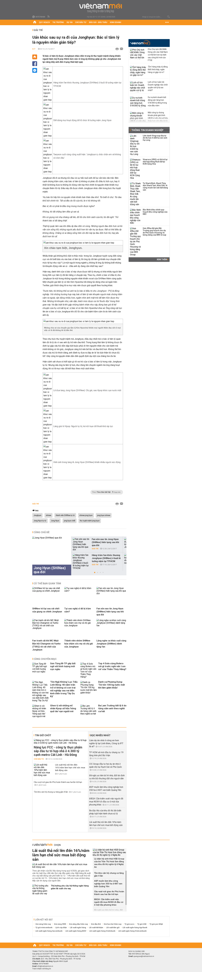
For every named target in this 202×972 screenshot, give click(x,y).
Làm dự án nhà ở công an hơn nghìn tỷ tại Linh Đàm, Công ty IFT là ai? (106, 743)
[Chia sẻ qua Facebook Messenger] (34, 70)
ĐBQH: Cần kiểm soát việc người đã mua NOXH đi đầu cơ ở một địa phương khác (106, 801)
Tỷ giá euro (129, 924)
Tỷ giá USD (141, 924)
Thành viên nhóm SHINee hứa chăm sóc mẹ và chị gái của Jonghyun (78, 643)
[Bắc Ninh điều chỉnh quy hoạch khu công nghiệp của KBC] (135, 216)
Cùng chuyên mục (45, 658)
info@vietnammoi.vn (45, 966)
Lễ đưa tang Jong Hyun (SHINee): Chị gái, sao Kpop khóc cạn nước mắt (87, 390)
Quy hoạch (44, 22)
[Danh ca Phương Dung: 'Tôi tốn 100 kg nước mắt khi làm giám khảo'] (88, 691)
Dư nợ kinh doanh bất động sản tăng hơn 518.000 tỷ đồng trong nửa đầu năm (157, 101)
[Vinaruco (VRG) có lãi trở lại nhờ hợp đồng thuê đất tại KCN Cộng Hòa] (135, 168)
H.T (33, 49)
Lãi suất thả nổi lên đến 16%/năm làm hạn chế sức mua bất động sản (70, 768)
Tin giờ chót (43, 735)
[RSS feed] (49, 16)
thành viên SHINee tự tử (65, 515)
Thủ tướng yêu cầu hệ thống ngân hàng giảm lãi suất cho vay (70, 887)
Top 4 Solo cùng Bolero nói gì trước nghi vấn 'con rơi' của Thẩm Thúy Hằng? (112, 666)
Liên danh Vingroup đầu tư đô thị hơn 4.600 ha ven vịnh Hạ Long (155, 138)
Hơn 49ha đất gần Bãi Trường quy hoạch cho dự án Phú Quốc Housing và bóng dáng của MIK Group (154, 231)
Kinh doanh (115, 22)
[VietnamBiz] (140, 43)
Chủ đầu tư (80, 22)
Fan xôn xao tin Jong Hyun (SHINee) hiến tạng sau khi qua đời (105, 542)
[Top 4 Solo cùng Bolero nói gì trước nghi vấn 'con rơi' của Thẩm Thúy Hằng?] (88, 670)
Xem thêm (162, 259)
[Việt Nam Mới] (101, 8)
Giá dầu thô (96, 924)
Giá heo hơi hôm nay (112, 924)
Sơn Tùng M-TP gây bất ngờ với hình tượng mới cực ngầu (63, 666)
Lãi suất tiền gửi (113, 927)
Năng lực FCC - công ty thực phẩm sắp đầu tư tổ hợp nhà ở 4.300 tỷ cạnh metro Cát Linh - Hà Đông (58, 751)
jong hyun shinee (103, 515)
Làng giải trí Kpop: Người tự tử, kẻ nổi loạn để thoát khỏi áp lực (83, 426)
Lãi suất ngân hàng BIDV (75, 931)
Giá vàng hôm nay (43, 924)
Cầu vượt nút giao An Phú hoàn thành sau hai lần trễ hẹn (58, 782)
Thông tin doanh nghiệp (147, 130)
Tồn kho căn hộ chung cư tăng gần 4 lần (51, 792)
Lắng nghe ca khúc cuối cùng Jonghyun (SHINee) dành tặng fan (111, 643)
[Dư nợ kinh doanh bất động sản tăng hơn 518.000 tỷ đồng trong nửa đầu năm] (138, 101)
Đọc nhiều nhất (100, 735)
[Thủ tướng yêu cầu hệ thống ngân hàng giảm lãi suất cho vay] (40, 889)
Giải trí (38, 30)
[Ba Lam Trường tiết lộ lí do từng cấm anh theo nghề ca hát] (88, 711)
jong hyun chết (69, 520)
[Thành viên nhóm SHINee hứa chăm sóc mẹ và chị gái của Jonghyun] (79, 625)
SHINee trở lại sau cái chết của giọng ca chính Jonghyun (47, 610)
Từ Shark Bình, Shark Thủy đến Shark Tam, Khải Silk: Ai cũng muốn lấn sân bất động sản (155, 186)
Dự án (69, 22)
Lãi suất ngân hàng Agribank (135, 927)
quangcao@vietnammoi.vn (143, 956)
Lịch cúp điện (61, 927)
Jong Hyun (55, 520)
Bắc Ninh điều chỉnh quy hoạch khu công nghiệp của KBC (155, 212)
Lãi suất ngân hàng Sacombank (48, 931)
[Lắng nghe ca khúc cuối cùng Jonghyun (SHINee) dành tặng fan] (111, 625)
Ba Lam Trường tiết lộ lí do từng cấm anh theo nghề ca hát (112, 708)
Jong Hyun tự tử (40, 520)
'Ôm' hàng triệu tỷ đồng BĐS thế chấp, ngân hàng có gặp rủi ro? (158, 69)
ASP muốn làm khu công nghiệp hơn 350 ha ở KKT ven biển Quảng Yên (108, 884)
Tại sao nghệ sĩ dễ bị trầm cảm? (77, 610)
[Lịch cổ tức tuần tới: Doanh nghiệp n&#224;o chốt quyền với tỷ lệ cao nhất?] (138, 86)
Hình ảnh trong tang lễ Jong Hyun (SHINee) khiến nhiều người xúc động (87, 462)
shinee (48, 515)
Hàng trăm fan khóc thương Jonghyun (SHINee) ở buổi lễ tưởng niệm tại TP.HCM (106, 558)
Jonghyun (37, 515)
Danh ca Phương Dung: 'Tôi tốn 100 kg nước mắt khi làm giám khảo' (111, 684)
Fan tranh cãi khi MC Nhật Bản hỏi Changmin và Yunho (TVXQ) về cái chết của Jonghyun (46, 645)
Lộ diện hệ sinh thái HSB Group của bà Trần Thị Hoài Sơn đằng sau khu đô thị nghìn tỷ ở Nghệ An (109, 863)
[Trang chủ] (35, 22)
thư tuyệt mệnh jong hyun (89, 520)
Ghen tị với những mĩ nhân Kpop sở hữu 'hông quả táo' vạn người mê (63, 708)
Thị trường (58, 22)
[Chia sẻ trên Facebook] (34, 63)
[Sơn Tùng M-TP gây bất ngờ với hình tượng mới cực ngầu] (40, 670)
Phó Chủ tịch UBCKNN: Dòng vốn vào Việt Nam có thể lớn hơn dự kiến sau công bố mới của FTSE (158, 54)
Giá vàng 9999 (60, 924)
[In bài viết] (116, 49)
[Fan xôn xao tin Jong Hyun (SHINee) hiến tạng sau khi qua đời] (81, 544)
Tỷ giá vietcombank (43, 927)
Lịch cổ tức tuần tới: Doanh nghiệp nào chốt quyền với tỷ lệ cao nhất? (158, 86)
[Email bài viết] (121, 49)
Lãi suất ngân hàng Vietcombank (132, 931)
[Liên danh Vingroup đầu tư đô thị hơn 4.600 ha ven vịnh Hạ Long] (135, 145)
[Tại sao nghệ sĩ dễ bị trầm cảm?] (79, 591)
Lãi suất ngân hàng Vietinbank (102, 931)
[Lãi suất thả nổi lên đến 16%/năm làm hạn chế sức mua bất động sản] (42, 769)
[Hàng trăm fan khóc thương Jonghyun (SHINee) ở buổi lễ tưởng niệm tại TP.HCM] (81, 561)
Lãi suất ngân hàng (78, 927)
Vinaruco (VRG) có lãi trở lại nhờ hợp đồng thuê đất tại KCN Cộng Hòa (155, 161)
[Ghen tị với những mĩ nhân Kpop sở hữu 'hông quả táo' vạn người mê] (40, 711)
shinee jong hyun (85, 515)
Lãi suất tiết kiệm (96, 927)
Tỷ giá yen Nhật (156, 924)
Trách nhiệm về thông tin (41, 969)
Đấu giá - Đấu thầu (98, 22)
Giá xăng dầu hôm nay (78, 924)
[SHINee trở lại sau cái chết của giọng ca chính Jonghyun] (47, 591)
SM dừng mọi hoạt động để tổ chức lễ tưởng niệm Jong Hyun (82, 120)
